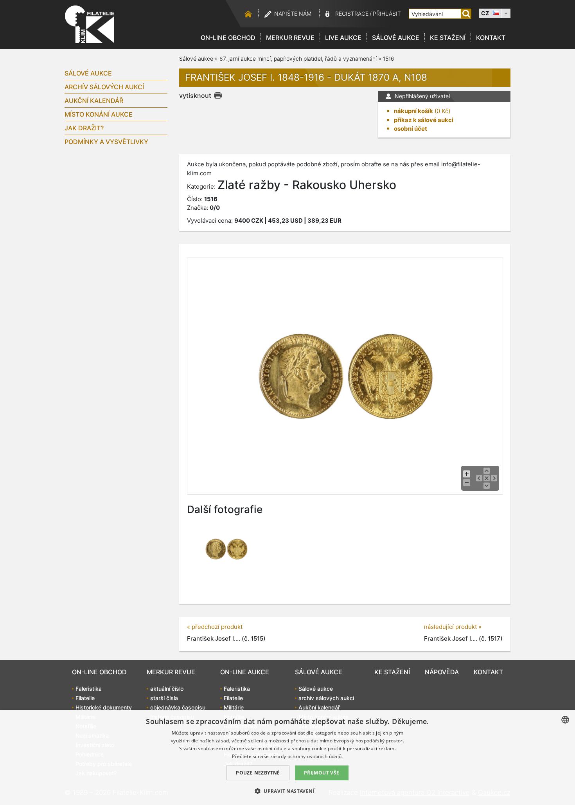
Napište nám (292, 13)
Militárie (234, 707)
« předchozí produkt (215, 626)
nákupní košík (413, 111)
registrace (351, 13)
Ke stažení (447, 37)
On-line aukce (244, 672)
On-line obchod (228, 37)
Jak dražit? (84, 128)
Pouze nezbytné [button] (258, 772)
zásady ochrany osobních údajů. (306, 756)
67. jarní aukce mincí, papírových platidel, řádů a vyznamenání (298, 58)
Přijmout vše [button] (322, 772)
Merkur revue (290, 37)
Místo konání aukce (99, 114)
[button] (287, 791)
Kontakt (490, 37)
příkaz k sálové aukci (423, 120)
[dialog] (287, 757)
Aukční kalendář (94, 100)
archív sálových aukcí (104, 87)
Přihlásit (387, 13)
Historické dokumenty (103, 707)
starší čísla (164, 698)
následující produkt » (453, 626)
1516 (388, 58)
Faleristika (88, 688)
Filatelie (85, 698)
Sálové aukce (395, 37)
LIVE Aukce (343, 37)
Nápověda (442, 672)
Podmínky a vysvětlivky (106, 142)
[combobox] (565, 720)
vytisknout (195, 95)
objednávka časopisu (177, 707)
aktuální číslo (166, 688)
